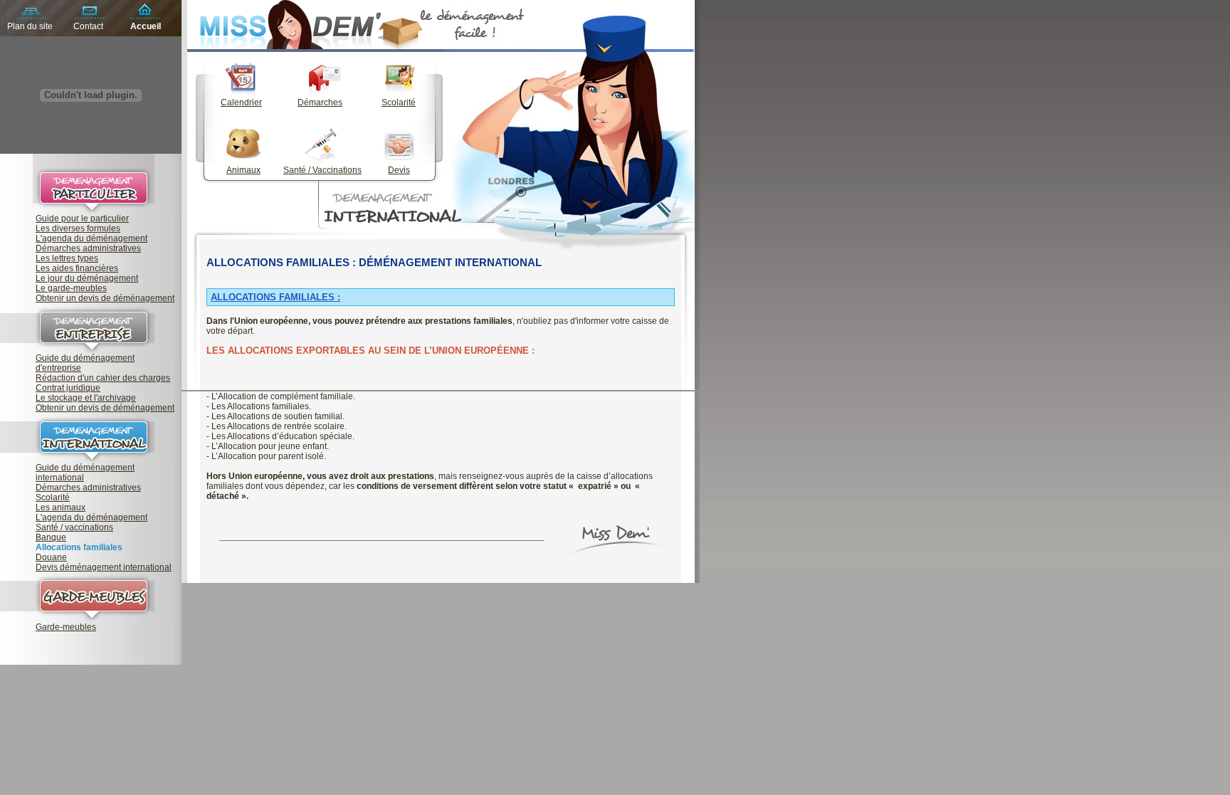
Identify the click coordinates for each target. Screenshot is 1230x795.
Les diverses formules (78, 228)
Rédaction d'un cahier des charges (103, 378)
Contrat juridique (68, 388)
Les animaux (60, 507)
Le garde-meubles (71, 288)
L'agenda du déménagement (91, 238)
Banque (51, 537)
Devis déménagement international (104, 567)
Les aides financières (77, 268)
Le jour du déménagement (87, 278)
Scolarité (53, 497)
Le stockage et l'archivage (86, 398)
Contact (88, 26)
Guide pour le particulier (82, 218)
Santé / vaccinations (74, 527)
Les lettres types (67, 258)
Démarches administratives (88, 248)
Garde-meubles (66, 627)
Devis (399, 170)
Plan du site (30, 26)
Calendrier (241, 102)
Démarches (320, 102)
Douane (51, 557)
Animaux (243, 170)
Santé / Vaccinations (322, 170)
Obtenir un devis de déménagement (105, 298)
